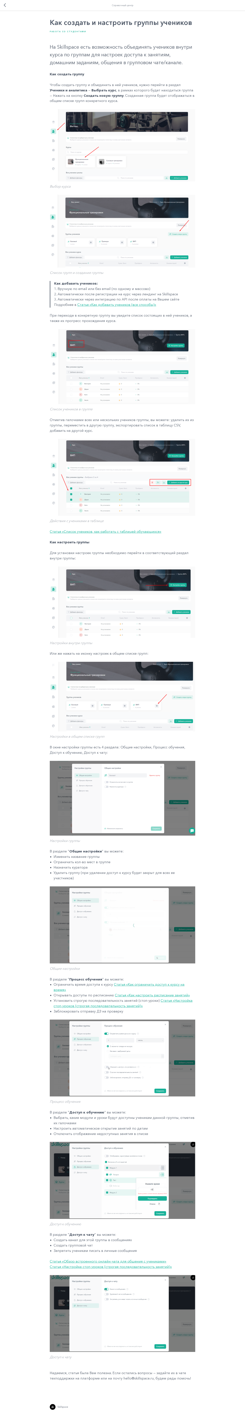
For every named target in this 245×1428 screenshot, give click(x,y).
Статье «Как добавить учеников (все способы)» (116, 305)
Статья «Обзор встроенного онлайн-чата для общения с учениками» (108, 1261)
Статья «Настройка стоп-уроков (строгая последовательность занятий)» (111, 1267)
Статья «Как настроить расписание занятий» (152, 995)
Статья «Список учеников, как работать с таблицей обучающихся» (105, 532)
